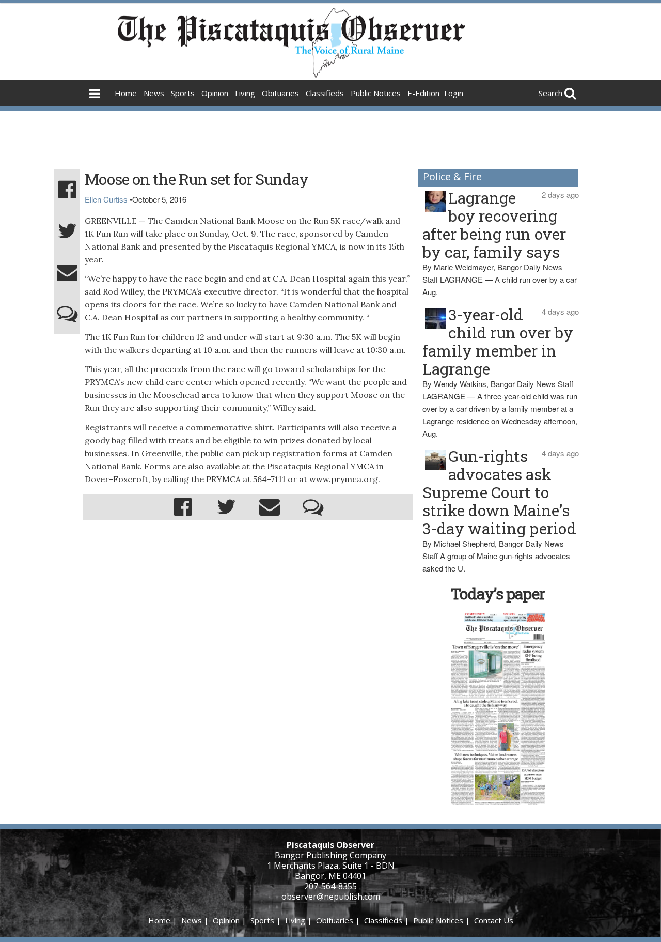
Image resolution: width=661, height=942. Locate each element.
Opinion (214, 93)
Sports (183, 93)
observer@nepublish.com (330, 896)
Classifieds (325, 93)
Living (245, 93)
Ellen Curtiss (106, 199)
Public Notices (376, 93)
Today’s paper (498, 593)
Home (126, 93)
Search (550, 93)
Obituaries (280, 93)
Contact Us (493, 920)
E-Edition (423, 93)
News (154, 93)
